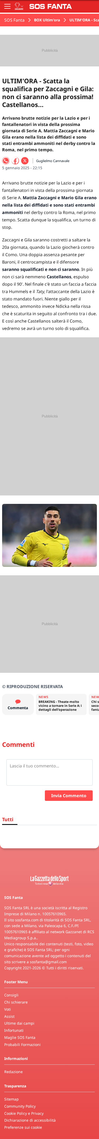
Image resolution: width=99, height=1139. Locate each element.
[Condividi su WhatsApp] (6, 160)
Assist (9, 1016)
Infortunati (13, 1030)
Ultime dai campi (19, 1023)
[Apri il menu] (7, 6)
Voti (7, 1009)
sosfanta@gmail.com (48, 961)
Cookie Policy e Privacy (24, 1113)
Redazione (13, 1071)
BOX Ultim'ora (47, 19)
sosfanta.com (27, 919)
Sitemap (11, 1099)
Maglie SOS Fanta (19, 1037)
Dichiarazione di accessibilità (30, 1120)
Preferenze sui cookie (23, 1127)
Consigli (11, 994)
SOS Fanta (14, 20)
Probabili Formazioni (22, 1044)
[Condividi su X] (25, 160)
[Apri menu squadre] (19, 6)
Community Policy (20, 1106)
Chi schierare (16, 1002)
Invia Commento (68, 796)
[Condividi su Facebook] (15, 160)
